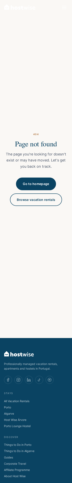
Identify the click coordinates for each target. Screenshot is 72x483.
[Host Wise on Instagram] (18, 380)
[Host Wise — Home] (20, 7)
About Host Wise (15, 476)
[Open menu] (64, 7)
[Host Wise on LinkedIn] (29, 380)
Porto (7, 407)
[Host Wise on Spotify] (50, 380)
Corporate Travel (15, 463)
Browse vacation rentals (36, 200)
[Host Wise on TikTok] (39, 380)
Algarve (9, 413)
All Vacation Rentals (16, 401)
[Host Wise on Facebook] (8, 380)
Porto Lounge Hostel (17, 426)
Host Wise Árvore (15, 419)
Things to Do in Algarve (19, 451)
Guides (8, 457)
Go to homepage (36, 184)
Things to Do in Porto (17, 444)
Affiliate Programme (17, 470)
